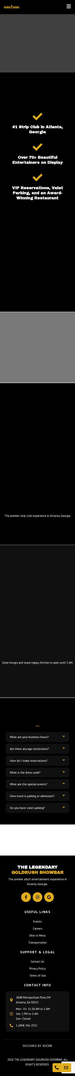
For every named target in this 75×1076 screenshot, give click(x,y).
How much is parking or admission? (32, 796)
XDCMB (47, 1046)
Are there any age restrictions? (29, 749)
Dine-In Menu (37, 935)
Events (37, 921)
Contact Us (37, 961)
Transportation (37, 942)
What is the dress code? (25, 772)
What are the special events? (28, 784)
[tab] (37, 737)
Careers (37, 928)
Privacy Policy (37, 968)
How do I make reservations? (29, 761)
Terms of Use (37, 975)
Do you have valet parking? (27, 808)
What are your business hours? (29, 737)
